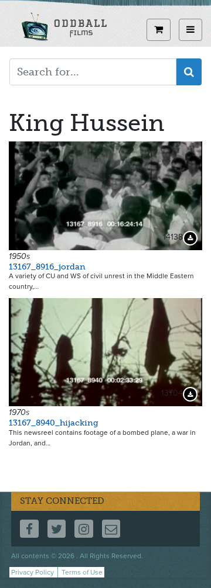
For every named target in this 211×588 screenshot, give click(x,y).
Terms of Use (82, 572)
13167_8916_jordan (47, 267)
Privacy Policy (32, 572)
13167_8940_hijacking (53, 423)
